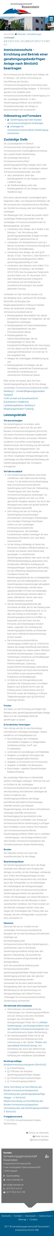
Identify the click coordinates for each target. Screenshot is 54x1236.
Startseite (21, 34)
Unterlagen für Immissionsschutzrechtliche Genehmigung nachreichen (27, 130)
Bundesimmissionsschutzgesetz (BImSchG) (25, 1064)
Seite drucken (42, 1136)
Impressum (30, 1216)
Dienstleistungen (34, 34)
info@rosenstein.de (14, 1185)
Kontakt (18, 1216)
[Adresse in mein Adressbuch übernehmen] (47, 1157)
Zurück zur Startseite (39, 1132)
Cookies (33, 1219)
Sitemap (22, 1219)
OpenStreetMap (13, 1176)
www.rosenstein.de (14, 1180)
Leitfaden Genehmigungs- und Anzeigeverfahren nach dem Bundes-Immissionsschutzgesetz (28, 1025)
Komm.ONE (33, 1230)
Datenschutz (45, 1216)
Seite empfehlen (41, 1139)
